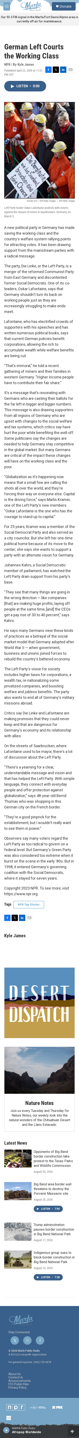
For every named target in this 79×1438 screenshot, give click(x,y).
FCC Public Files (18, 1384)
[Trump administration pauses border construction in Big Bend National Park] (18, 1232)
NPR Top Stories (29, 904)
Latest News (15, 1143)
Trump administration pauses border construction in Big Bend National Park (54, 1229)
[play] (6, 1430)
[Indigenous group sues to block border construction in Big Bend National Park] (18, 1259)
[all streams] (73, 1431)
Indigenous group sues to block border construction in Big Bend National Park (54, 1257)
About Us (14, 1374)
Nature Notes (39, 1103)
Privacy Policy (17, 1387)
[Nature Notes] (39, 1070)
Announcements (19, 1380)
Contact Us (15, 1377)
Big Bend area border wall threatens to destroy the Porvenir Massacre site (52, 1189)
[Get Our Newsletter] (39, 1003)
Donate (65, 6)
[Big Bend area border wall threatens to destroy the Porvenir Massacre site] (18, 1191)
